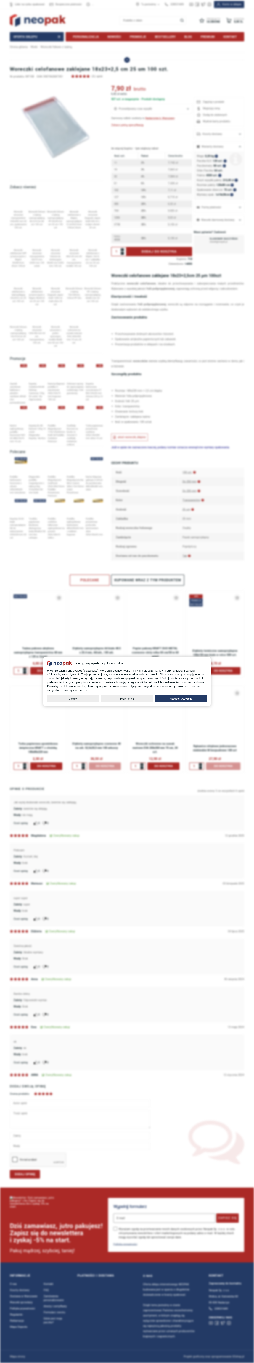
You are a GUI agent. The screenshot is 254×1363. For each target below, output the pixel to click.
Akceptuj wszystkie (181, 699)
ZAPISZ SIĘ (227, 1218)
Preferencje (127, 699)
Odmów (73, 699)
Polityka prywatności (125, 1244)
